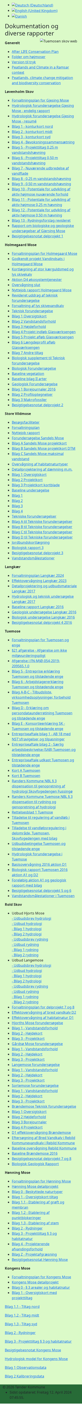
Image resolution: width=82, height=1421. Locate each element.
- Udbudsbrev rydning (30, 939)
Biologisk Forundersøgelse (34, 368)
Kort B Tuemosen (26, 775)
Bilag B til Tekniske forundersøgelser (42, 526)
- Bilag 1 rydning (25, 949)
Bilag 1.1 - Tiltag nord (22, 1306)
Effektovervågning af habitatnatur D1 (43, 1017)
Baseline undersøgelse (30, 490)
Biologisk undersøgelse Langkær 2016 (43, 617)
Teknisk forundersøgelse (32, 311)
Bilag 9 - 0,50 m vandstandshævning (41, 183)
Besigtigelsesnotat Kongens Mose (33, 1350)
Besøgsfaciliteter (26, 422)
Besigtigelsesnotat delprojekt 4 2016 (42, 622)
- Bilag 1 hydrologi (27, 928)
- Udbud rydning (25, 944)
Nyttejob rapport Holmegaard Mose (42, 290)
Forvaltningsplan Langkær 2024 (38, 575)
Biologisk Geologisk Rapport (35, 1163)
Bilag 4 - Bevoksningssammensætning (43, 142)
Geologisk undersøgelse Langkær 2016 (44, 612)
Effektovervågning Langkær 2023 (39, 580)
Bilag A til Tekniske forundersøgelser (42, 521)
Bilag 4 (17, 511)
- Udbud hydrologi (27, 923)
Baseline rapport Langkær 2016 (38, 606)
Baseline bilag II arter (29, 378)
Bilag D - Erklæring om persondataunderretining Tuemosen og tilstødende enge (42, 713)
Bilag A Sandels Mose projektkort (39, 443)
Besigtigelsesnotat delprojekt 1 (37, 236)
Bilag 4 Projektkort (27, 1127)
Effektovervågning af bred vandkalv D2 (44, 1012)
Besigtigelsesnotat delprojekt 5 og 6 (41, 890)
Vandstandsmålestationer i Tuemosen (43, 895)
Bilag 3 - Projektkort (28, 1038)
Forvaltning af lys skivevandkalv (38, 305)
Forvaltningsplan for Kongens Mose (41, 1277)
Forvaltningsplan (26, 427)
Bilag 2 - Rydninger (27, 1228)
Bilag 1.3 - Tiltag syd (21, 1324)
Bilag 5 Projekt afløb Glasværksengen (43, 337)
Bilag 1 (17, 495)
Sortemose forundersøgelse (35, 1085)
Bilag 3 (17, 505)
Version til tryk (24, 62)
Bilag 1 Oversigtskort (29, 316)
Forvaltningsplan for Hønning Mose (41, 1181)
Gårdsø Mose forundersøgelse (37, 1043)
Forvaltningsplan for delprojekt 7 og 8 (43, 1007)
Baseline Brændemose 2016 (35, 1153)
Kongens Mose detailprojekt (35, 1282)
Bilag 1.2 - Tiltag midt (22, 1315)
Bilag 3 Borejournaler (29, 1122)
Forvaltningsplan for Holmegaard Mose (44, 253)
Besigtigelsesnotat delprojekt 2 (37, 405)
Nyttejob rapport (26, 432)
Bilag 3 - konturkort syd (31, 136)
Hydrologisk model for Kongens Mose (36, 1358)
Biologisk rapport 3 (28, 547)
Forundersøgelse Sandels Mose (38, 438)
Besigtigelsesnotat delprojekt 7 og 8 (41, 1158)
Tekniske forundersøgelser (34, 516)
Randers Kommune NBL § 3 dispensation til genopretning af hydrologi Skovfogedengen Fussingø (42, 786)
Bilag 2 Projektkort (27, 479)
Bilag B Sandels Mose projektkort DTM (43, 448)
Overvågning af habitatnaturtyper (40, 464)
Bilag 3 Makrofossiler (29, 399)
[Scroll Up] (1, 1418)
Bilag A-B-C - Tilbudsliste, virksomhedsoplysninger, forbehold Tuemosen (41, 697)
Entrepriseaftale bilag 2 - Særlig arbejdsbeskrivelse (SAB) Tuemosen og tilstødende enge (44, 749)
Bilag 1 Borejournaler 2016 (34, 389)
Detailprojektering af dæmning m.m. (42, 469)
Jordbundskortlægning (31, 542)
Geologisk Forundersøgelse (35, 384)
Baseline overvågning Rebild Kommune (44, 1148)
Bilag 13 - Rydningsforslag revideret (41, 220)
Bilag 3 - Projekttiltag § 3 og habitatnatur (38, 1341)
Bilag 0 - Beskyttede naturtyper (37, 1191)
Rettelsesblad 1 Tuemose (32, 812)
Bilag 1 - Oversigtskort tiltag (35, 1197)
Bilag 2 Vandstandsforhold (34, 321)
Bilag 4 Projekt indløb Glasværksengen (44, 331)
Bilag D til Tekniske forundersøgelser (42, 537)
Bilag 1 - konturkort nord (32, 126)
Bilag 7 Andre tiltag (27, 352)
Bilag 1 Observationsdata (25, 1367)
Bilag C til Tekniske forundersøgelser (42, 532)
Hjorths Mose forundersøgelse (37, 1022)
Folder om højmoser (28, 56)
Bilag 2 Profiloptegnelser (32, 394)
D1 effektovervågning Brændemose (41, 1132)
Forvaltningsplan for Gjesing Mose (40, 100)
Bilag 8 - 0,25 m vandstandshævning (41, 178)
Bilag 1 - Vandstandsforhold (35, 1028)
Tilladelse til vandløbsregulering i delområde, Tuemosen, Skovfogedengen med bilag (39, 833)
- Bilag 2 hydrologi (27, 934)
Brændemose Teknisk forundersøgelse (44, 1106)
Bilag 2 (17, 500)
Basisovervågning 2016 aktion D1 (39, 864)
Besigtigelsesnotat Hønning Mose (40, 1259)
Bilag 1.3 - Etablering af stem (35, 1223)
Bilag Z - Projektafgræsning (34, 1254)
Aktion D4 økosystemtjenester (37, 279)
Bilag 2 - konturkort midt (32, 131)
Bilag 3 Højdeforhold (29, 326)
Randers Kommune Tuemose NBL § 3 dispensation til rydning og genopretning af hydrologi (42, 801)
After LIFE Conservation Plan (35, 51)
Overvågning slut (26, 284)
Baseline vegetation (28, 373)
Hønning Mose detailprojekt (35, 1186)
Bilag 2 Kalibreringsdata (24, 1376)
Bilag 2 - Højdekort (27, 1033)
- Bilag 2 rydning (25, 955)
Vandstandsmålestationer (33, 558)
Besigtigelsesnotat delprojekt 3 (37, 552)
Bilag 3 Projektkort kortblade (36, 485)
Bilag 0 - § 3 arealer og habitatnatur (41, 1287)
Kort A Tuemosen (26, 770)
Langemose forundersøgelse (36, 1064)
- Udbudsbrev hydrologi (31, 918)
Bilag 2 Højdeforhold (29, 1116)
